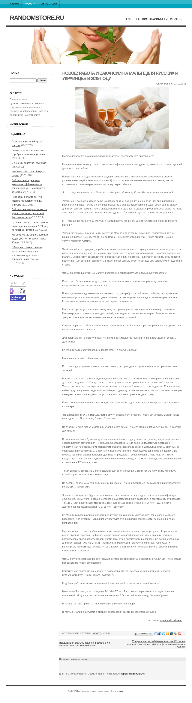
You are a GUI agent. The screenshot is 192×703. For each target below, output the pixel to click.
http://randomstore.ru (171, 620)
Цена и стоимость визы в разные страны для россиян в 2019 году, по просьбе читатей (30, 226)
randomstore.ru (37, 17)
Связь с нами (49, 4)
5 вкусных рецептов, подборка (29, 163)
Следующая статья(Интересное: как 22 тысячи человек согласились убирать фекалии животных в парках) (156, 644)
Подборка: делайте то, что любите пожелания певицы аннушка (27, 200)
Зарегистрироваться (132, 673)
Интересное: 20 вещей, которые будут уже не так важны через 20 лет (30, 238)
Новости (30, 4)
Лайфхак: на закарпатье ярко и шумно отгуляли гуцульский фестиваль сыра (29, 213)
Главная (14, 4)
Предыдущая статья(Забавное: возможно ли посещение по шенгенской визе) (84, 644)
